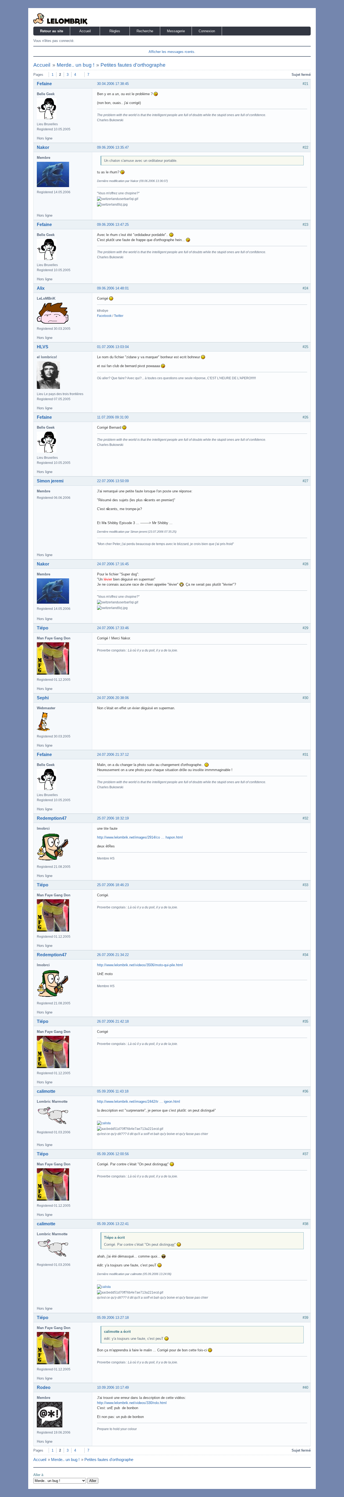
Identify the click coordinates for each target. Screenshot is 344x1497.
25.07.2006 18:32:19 (113, 818)
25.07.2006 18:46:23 (113, 885)
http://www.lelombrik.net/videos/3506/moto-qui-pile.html (140, 965)
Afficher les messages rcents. (172, 52)
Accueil (85, 31)
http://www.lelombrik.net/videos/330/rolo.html (132, 1403)
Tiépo (42, 628)
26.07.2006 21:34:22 (113, 955)
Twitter (118, 316)
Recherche (145, 31)
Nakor (43, 147)
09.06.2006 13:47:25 (113, 225)
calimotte (46, 1091)
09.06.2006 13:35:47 (113, 147)
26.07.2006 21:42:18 (113, 1021)
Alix (41, 288)
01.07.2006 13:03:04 (113, 347)
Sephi (43, 698)
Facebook (104, 316)
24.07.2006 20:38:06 (113, 698)
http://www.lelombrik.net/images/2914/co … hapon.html (140, 837)
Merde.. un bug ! (75, 65)
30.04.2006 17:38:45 (113, 84)
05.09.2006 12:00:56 (113, 1154)
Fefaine (44, 83)
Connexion (207, 31)
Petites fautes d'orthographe (133, 65)
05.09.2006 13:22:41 (113, 1224)
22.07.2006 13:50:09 (113, 481)
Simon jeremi (50, 481)
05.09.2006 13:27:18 (113, 1318)
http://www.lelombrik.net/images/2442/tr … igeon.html (138, 1102)
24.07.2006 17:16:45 (113, 564)
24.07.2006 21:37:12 (113, 755)
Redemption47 (52, 818)
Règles (114, 31)
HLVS (42, 347)
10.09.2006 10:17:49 (113, 1387)
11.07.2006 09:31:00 (112, 417)
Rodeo (44, 1387)
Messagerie (176, 31)
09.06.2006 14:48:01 (113, 288)
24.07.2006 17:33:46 (113, 628)
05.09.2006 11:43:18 (112, 1091)
